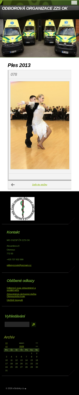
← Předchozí (13, 185)
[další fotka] (65, 126)
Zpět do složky (39, 184)
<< (6, 343)
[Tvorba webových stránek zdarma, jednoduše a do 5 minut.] (25, 388)
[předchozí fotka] (15, 126)
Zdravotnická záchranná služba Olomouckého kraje (21, 295)
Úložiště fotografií (15, 300)
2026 (21, 346)
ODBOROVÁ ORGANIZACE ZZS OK (34, 8)
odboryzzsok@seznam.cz (19, 265)
